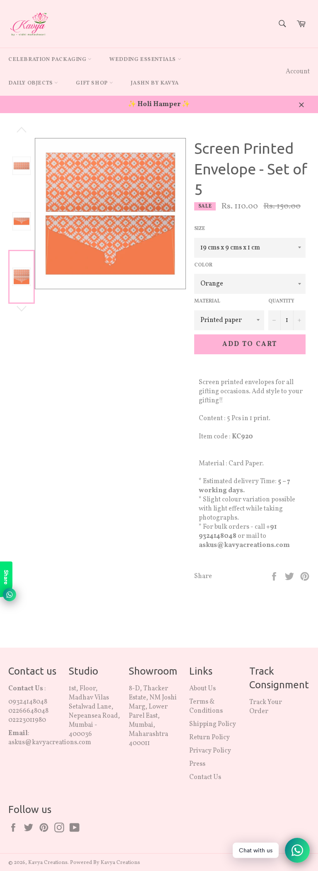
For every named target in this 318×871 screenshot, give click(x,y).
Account (298, 71)
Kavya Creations (47, 862)
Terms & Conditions (206, 706)
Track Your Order (265, 707)
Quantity (281, 301)
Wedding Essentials (143, 59)
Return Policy (209, 737)
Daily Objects (31, 83)
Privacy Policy (210, 750)
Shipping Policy (212, 724)
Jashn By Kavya (154, 83)
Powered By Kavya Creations (105, 862)
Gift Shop (92, 83)
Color (203, 265)
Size (199, 228)
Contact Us (205, 777)
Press (197, 764)
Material (207, 301)
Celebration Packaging (48, 59)
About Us (202, 688)
